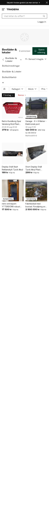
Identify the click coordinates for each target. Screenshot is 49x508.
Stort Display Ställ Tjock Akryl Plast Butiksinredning (33, 168)
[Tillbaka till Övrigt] (3, 60)
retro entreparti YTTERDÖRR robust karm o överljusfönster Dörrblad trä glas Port (12, 205)
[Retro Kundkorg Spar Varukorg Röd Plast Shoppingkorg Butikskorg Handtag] (13, 108)
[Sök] (44, 16)
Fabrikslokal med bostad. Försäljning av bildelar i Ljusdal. (35, 205)
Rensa (21, 95)
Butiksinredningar (11, 66)
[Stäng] (47, 2)
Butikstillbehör (9, 77)
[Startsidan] (13, 9)
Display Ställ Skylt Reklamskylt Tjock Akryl (12, 168)
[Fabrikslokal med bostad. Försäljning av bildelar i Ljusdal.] (36, 190)
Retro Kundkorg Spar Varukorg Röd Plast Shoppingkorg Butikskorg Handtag (11, 122)
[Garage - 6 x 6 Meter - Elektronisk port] (36, 108)
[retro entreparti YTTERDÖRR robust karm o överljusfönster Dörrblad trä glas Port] (13, 190)
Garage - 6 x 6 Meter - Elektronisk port (35, 122)
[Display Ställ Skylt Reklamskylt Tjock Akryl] (13, 153)
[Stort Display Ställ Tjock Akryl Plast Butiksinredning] (36, 153)
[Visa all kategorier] (3, 83)
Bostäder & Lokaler (11, 71)
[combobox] (24, 16)
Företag (7, 95)
